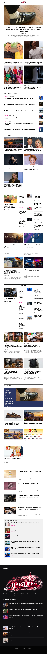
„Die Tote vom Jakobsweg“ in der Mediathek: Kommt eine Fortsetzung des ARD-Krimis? (20, 111)
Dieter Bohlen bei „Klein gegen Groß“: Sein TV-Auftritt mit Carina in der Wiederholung (20, 117)
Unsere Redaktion (17, 651)
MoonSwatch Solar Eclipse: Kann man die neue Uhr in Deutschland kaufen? (29, 472)
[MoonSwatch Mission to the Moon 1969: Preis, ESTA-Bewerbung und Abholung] (10, 498)
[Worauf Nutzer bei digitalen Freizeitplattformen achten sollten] (33, 337)
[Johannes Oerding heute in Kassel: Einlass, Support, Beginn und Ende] (13, 159)
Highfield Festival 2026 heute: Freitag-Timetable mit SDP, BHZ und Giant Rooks (33, 423)
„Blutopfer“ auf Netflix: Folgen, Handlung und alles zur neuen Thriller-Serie (19, 105)
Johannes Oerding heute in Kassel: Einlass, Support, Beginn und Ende (12, 167)
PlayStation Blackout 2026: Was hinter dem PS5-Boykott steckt (32, 88)
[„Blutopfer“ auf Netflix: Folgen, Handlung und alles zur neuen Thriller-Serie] (41, 104)
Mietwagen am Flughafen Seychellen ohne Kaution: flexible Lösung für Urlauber (38, 291)
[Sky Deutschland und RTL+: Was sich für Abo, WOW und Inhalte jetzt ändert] (33, 262)
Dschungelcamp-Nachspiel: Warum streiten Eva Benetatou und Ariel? (23, 609)
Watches (19, 474)
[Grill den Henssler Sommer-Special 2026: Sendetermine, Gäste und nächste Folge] (13, 50)
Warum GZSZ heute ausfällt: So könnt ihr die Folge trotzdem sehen (13, 88)
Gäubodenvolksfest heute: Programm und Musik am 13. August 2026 (12, 441)
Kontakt (28, 651)
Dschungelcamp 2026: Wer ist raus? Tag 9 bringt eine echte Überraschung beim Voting (26, 529)
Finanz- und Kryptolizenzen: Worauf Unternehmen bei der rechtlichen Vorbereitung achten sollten (22, 308)
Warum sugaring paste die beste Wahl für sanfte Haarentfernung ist (38, 317)
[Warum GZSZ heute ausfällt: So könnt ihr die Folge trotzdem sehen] (13, 75)
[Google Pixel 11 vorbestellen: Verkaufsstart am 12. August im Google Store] (5, 628)
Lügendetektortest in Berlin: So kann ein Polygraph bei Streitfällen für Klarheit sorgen (9, 300)
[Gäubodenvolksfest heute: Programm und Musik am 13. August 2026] (13, 434)
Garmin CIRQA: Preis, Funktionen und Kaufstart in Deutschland (28, 484)
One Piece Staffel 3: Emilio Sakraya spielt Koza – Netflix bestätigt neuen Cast (33, 63)
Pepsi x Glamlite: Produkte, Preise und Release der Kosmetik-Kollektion (21, 294)
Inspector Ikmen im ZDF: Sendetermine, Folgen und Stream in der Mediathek (19, 124)
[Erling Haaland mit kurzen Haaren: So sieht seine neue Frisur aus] (41, 98)
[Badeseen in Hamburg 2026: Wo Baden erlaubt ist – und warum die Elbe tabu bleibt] (7, 543)
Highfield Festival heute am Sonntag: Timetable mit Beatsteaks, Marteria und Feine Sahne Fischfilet (26, 633)
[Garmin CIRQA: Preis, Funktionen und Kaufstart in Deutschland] (10, 486)
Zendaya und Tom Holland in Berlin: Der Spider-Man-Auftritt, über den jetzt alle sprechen (25, 548)
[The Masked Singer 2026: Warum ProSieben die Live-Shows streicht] (7, 536)
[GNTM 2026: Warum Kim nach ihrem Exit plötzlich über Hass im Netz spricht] (5, 640)
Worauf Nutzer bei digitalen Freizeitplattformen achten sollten (32, 346)
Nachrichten (6, 96)
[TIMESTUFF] (23, 2)
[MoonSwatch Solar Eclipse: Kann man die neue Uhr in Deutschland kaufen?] (10, 474)
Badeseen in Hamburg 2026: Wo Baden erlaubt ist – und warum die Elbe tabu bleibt (25, 542)
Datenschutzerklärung (35, 651)
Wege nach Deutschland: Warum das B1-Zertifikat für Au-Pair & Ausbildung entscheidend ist (22, 322)
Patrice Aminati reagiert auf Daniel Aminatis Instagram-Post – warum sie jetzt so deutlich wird (32, 150)
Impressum (11, 651)
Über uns (24, 651)
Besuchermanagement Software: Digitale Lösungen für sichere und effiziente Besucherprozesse (39, 301)
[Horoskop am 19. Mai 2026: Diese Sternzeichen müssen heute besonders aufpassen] (5, 605)
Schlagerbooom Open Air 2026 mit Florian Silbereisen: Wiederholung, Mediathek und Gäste (20, 130)
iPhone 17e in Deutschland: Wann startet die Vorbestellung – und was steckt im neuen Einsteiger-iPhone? (25, 523)
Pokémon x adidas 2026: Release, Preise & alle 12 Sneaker (32, 441)
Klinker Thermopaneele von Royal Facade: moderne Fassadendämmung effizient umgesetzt (12, 346)
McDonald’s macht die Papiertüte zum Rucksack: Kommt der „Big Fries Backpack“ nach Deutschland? (12, 460)
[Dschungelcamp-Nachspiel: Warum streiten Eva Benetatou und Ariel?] (5, 611)
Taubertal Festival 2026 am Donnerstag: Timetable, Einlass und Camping (13, 150)
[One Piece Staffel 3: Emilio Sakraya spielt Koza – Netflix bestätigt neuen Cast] (33, 50)
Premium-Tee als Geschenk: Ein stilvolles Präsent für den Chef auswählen (11, 372)
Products (20, 288)
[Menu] (5, 2)
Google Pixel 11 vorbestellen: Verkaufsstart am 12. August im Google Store (24, 626)
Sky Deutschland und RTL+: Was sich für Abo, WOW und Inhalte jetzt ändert (33, 270)
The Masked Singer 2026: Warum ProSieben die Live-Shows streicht (24, 535)
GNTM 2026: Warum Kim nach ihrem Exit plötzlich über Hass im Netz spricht (24, 639)
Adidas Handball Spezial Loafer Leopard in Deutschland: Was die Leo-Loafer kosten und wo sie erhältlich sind (13, 423)
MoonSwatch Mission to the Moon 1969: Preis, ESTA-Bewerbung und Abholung (29, 496)
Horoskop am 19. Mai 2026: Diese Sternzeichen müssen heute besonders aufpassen (26, 603)
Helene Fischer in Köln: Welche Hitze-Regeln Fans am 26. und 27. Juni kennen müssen (26, 615)
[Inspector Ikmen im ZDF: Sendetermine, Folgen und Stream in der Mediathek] (41, 123)
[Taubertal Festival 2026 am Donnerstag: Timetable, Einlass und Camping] (13, 142)
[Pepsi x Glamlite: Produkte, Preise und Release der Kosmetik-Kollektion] (29, 289)
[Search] (42, 2)
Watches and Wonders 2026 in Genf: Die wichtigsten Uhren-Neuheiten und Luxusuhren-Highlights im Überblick (29, 508)
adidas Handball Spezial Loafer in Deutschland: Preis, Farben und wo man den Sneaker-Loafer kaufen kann (23, 29)
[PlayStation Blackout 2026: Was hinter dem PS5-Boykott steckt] (33, 75)
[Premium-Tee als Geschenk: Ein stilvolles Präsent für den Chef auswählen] (13, 363)
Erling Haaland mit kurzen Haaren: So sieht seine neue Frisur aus (18, 98)
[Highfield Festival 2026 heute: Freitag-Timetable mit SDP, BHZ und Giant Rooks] (33, 415)
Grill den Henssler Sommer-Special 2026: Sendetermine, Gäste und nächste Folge (13, 63)
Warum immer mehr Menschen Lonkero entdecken (38, 309)
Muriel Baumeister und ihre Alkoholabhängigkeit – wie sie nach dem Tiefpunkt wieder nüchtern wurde (33, 168)
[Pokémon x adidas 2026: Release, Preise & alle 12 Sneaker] (33, 434)
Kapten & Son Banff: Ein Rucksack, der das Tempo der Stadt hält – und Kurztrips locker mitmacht (32, 372)
